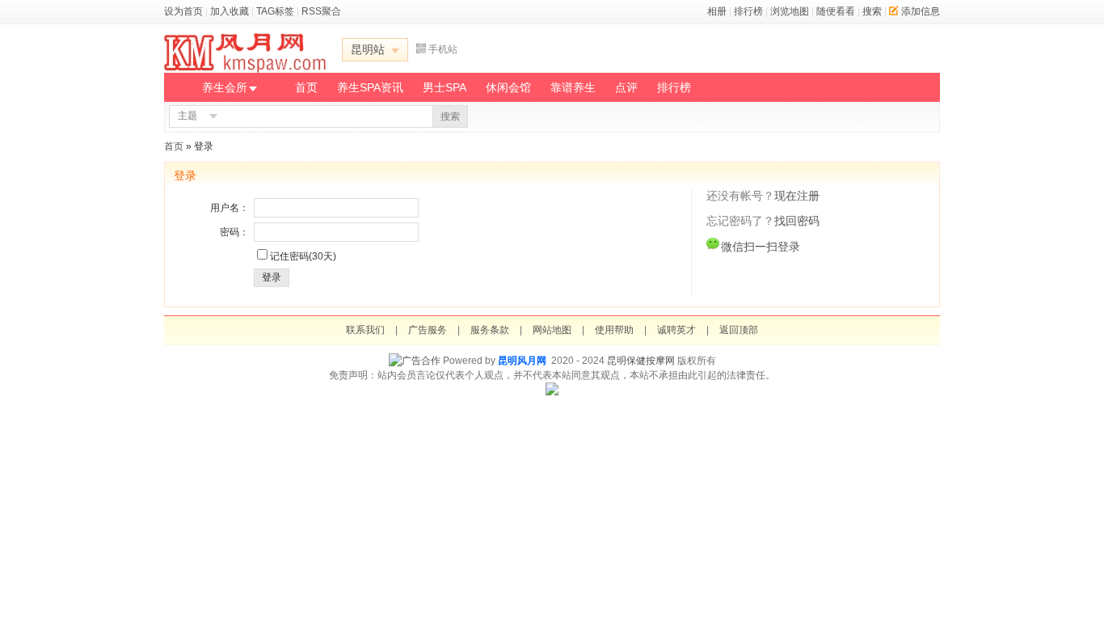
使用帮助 (614, 330)
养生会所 (224, 87)
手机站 (442, 49)
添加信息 (920, 11)
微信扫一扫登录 (760, 246)
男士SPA (444, 87)
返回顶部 (738, 330)
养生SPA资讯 (370, 87)
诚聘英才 (676, 330)
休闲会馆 (508, 87)
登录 (271, 277)
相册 (717, 11)
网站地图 (552, 330)
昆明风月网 (522, 360)
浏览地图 (789, 11)
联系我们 (365, 330)
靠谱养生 (573, 87)
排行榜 (748, 11)
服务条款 (489, 330)
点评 (626, 87)
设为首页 (183, 11)
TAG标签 (275, 11)
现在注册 (797, 195)
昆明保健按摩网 (641, 360)
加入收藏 (229, 11)
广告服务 (427, 330)
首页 (306, 87)
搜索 (872, 11)
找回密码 (797, 220)
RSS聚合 (321, 11)
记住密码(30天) (303, 256)
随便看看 (835, 11)
